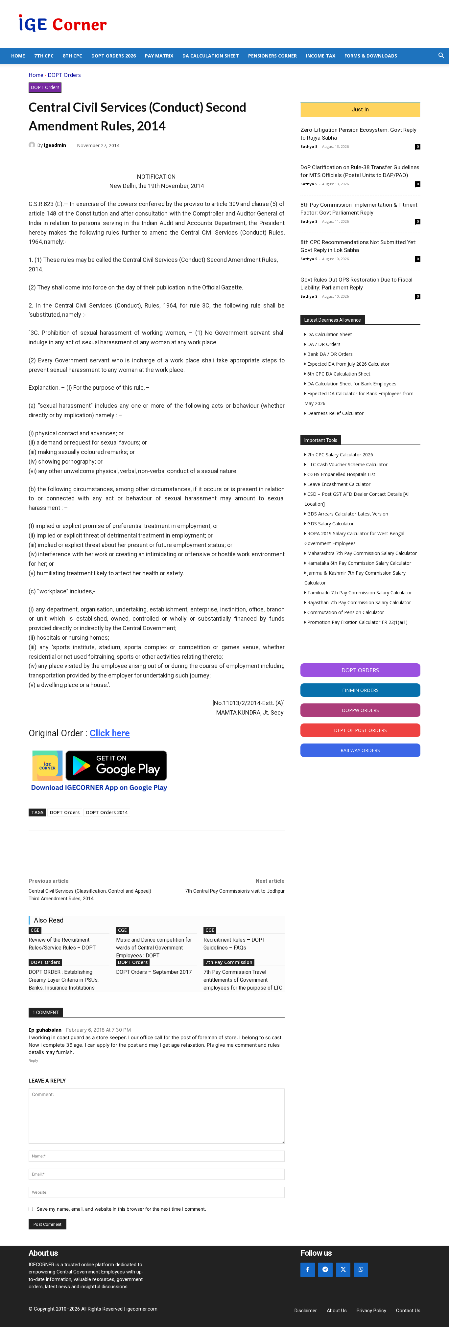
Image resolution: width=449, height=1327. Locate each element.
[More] (111, 160)
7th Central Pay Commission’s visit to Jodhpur (235, 891)
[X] (50, 160)
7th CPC (44, 56)
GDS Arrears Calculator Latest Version (347, 514)
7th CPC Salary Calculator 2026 (339, 454)
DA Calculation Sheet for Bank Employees (351, 383)
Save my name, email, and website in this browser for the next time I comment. (121, 1209)
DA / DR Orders (323, 344)
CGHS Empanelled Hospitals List (340, 474)
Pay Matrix (159, 56)
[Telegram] (80, 160)
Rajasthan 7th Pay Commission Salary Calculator (358, 602)
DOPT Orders (64, 75)
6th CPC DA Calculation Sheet (338, 374)
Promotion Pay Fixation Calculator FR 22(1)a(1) (357, 622)
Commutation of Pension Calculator (345, 612)
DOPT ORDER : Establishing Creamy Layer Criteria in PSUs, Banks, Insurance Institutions (64, 980)
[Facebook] (35, 160)
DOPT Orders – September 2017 (154, 972)
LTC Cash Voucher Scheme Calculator (347, 464)
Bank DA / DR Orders (329, 354)
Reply (33, 1060)
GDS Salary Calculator (330, 523)
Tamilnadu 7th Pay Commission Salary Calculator (359, 592)
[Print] (95, 160)
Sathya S (309, 146)
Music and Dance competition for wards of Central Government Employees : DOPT (154, 948)
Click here (110, 733)
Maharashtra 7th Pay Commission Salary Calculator (361, 553)
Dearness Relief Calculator (335, 413)
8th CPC (72, 56)
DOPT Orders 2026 (113, 56)
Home (18, 56)
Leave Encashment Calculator (338, 484)
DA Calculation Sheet (210, 56)
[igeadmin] (33, 145)
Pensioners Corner (272, 56)
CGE (35, 930)
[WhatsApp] (65, 160)
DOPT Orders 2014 (107, 812)
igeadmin (55, 145)
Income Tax (320, 56)
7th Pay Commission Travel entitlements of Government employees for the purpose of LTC (242, 980)
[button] (441, 56)
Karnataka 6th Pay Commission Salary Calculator (358, 563)
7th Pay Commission (228, 962)
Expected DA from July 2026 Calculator (348, 364)
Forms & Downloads (370, 56)
